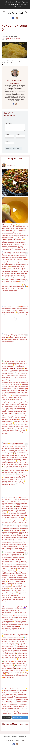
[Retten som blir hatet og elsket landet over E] (15, 646)
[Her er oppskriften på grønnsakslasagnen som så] (15, 564)
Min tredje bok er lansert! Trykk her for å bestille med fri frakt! (16, 4)
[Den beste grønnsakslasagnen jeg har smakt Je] (15, 592)
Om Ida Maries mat (19, 737)
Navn (7, 134)
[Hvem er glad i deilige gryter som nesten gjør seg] (15, 264)
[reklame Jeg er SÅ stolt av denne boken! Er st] (15, 401)
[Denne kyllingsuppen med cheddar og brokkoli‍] (15, 373)
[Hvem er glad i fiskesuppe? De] (15, 319)
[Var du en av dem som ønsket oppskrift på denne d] (15, 292)
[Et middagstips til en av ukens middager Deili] (15, 483)
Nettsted (7, 141)
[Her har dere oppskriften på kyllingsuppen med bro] (15, 346)
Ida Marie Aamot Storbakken (11, 38)
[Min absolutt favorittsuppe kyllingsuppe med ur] (15, 510)
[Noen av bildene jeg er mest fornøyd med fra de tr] (15, 537)
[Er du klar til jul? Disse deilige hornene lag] (15, 674)
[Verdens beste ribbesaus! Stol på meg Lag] (15, 701)
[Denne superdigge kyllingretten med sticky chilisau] (15, 428)
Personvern (6, 737)
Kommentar (8, 123)
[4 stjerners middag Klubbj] (15, 237)
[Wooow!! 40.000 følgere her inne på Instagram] (15, 455)
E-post (18, 134)
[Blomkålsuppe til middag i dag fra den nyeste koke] (15, 210)
